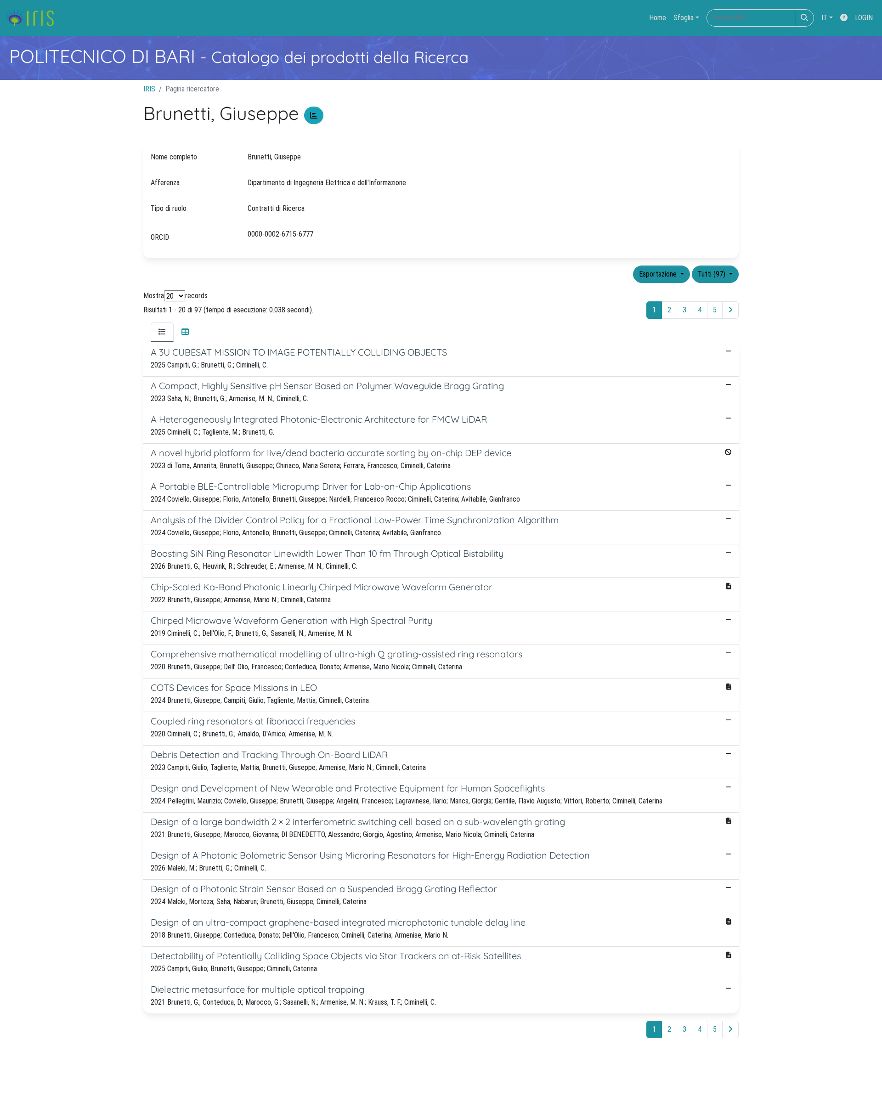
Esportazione (658, 274)
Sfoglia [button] (683, 17)
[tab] (162, 332)
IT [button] (824, 17)
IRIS (149, 89)
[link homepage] (33, 18)
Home (657, 17)
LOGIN (864, 17)
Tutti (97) (712, 274)
